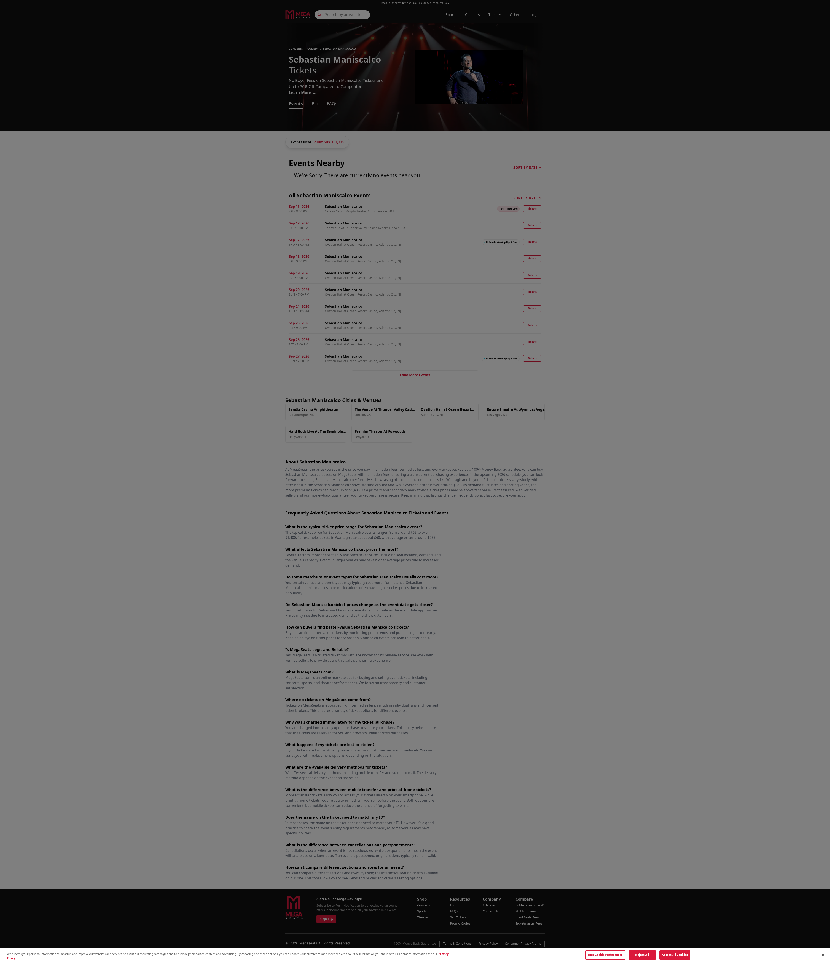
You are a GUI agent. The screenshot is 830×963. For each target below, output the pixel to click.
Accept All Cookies (675, 955)
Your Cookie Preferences (605, 955)
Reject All (642, 955)
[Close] (823, 955)
